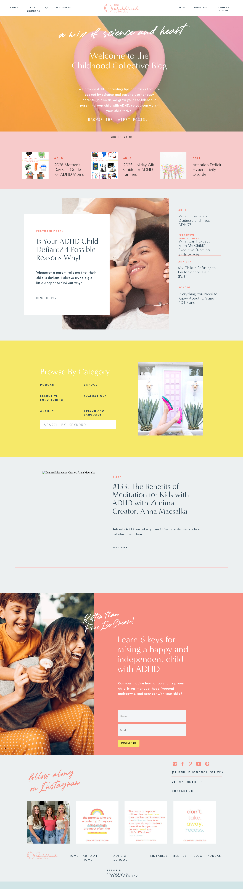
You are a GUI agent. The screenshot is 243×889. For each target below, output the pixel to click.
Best (196, 158)
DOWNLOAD (128, 743)
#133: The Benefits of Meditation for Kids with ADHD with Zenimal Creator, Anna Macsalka (150, 499)
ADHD (58, 158)
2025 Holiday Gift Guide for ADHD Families (138, 169)
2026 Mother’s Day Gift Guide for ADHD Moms (69, 169)
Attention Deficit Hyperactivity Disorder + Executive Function (207, 174)
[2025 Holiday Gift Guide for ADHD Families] (104, 165)
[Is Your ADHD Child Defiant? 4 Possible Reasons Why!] (115, 263)
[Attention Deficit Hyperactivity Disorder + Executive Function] (173, 165)
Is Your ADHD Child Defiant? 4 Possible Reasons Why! (67, 249)
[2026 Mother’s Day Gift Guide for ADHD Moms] (35, 165)
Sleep (117, 477)
